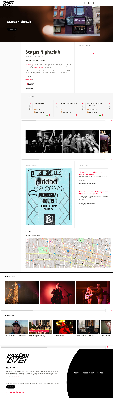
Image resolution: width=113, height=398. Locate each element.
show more (37, 74)
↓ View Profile (12, 29)
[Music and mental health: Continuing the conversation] (40, 327)
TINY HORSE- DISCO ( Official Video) (15, 335)
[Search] (92, 3)
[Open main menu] (97, 3)
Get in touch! (17, 376)
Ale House (36, 67)
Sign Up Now (11, 386)
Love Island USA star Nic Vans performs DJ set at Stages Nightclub (93, 193)
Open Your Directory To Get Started (88, 373)
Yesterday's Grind (58, 335)
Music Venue (29, 79)
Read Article (82, 180)
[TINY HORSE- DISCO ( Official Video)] (16, 327)
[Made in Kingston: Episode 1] (88, 327)
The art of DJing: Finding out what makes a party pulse (91, 173)
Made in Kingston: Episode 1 (85, 335)
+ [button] (27, 239)
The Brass (41, 67)
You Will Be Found (106, 335)
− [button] (27, 241)
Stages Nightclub (29, 64)
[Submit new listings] (88, 3)
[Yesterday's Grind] (64, 327)
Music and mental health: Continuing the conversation (37, 336)
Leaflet (96, 267)
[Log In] (84, 3)
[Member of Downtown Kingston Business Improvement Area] (30, 84)
